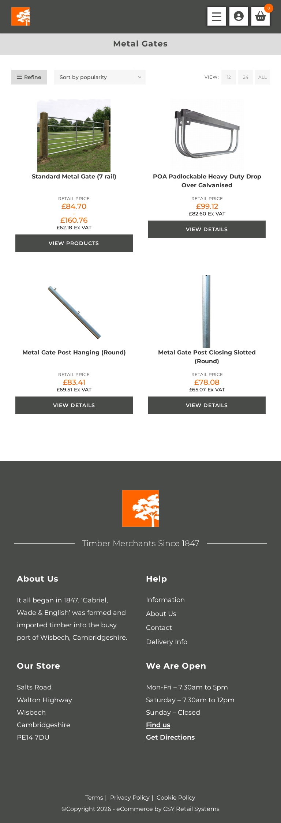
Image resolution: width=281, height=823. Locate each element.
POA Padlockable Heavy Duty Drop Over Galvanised (207, 181)
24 (245, 77)
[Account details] (238, 16)
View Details (207, 229)
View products (74, 243)
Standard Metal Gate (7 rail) (74, 176)
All (262, 77)
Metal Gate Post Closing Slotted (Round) (207, 357)
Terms (94, 797)
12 (229, 77)
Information (165, 600)
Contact (159, 628)
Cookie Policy (176, 797)
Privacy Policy (130, 797)
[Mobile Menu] (216, 16)
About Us (161, 614)
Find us (158, 725)
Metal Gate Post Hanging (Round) (74, 352)
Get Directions (170, 737)
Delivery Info (166, 642)
